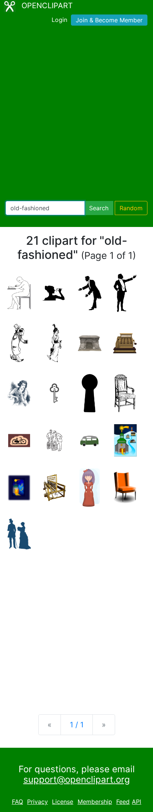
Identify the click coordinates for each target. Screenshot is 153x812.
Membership (95, 801)
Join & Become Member (109, 20)
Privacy (37, 801)
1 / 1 (77, 724)
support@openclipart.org (76, 779)
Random (131, 208)
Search (98, 208)
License (62, 801)
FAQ (17, 801)
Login (59, 19)
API (136, 801)
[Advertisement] (76, 114)
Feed (123, 801)
